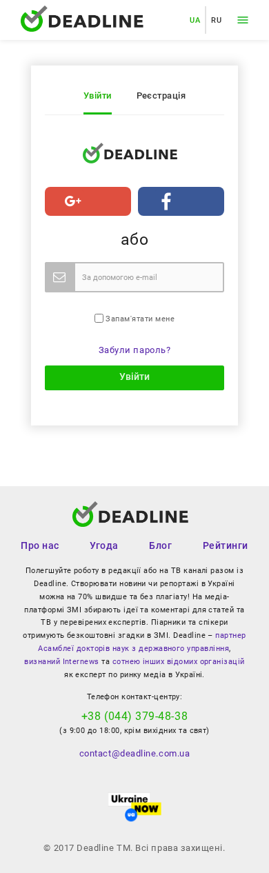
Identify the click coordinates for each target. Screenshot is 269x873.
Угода (104, 545)
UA (195, 20)
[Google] (88, 201)
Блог (160, 545)
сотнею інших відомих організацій (178, 661)
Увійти (97, 95)
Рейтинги (225, 545)
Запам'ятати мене (139, 318)
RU (216, 20)
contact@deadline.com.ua (134, 753)
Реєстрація (161, 95)
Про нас (40, 545)
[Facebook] (181, 201)
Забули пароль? (135, 350)
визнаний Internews (61, 661)
